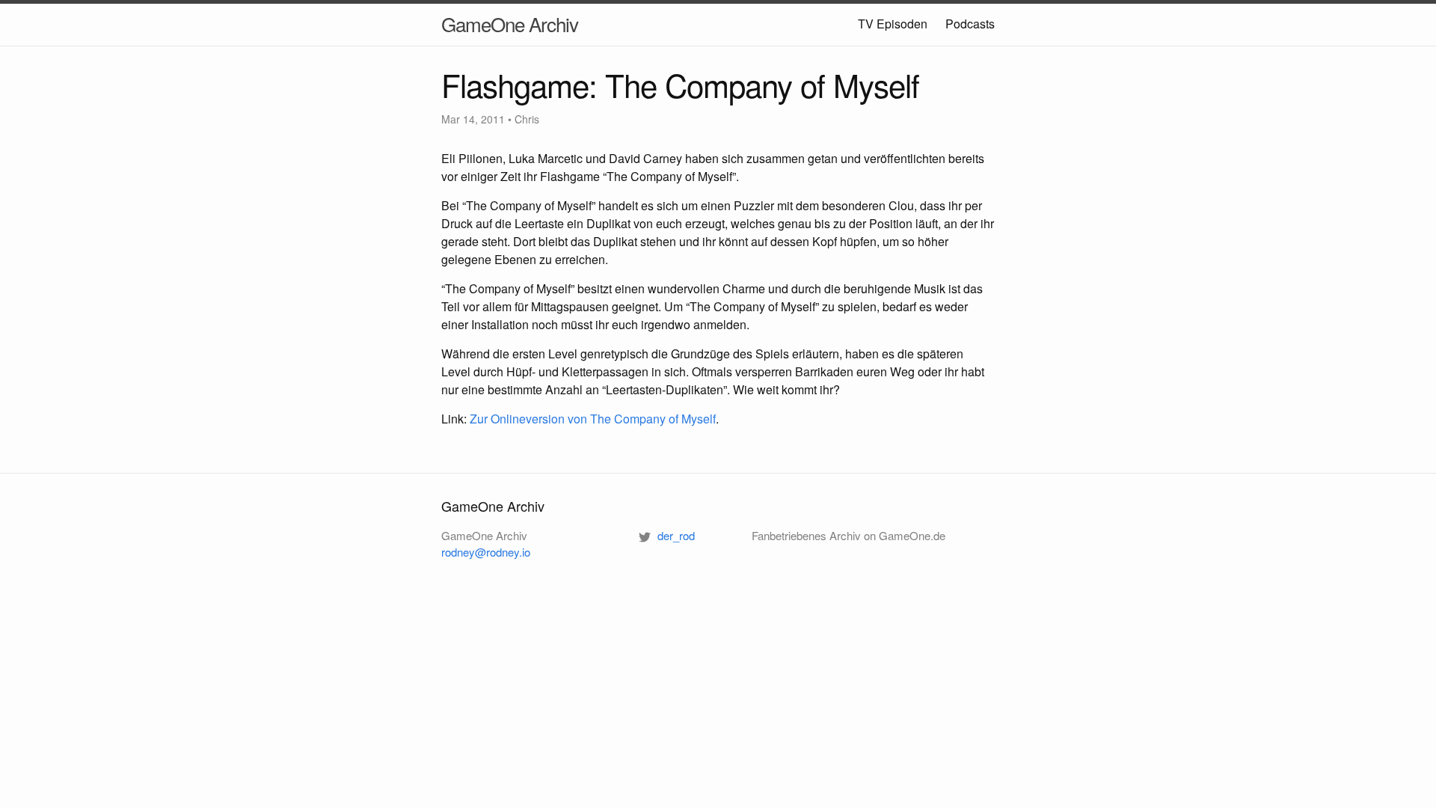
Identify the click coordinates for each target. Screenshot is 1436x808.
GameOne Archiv (509, 23)
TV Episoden (892, 23)
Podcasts (970, 23)
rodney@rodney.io (485, 552)
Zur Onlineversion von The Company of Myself (593, 418)
